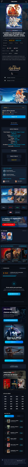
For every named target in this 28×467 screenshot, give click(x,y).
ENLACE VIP (14, 160)
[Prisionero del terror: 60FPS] (6, 384)
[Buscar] (26, 2)
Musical (21, 43)
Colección (5, 230)
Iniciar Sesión (14, 293)
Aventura (11, 43)
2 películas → (24, 230)
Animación (5, 43)
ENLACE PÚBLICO (14, 156)
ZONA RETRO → (14, 360)
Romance (5, 45)
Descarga (15, 123)
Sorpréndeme (23, 246)
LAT (14, 1)
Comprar (13, 116)
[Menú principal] (2, 2)
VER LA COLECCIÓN (8, 224)
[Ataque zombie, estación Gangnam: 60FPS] (21, 384)
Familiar (16, 43)
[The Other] (14, 384)
